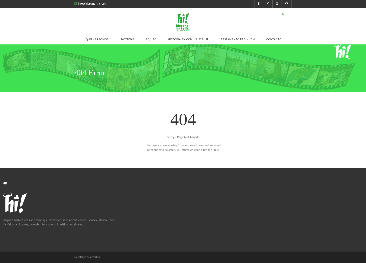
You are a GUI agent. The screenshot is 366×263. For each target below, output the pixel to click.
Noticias (127, 39)
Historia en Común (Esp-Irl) (188, 39)
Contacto (274, 39)
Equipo (151, 39)
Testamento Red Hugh (238, 39)
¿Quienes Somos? (97, 39)
